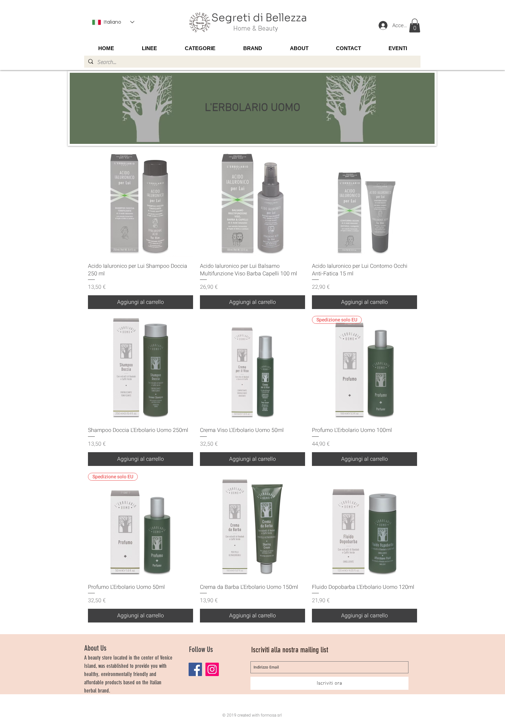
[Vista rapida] (140, 204)
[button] (414, 26)
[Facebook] (195, 669)
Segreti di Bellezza (259, 17)
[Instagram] (212, 669)
